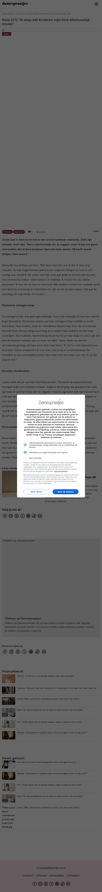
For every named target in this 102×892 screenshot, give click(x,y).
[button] (51, 458)
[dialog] (51, 446)
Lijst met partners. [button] (61, 471)
